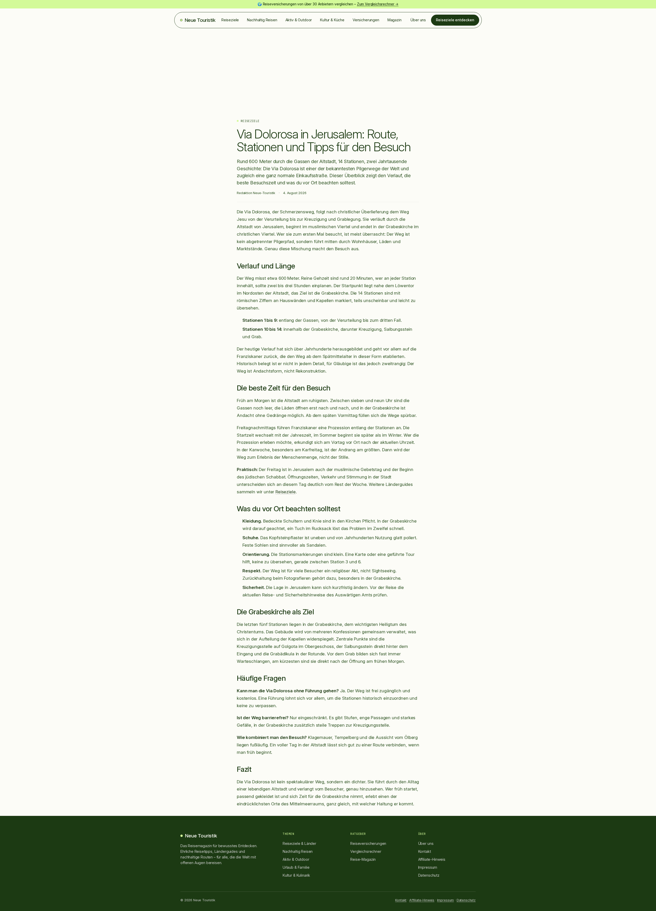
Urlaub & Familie (296, 867)
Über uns (418, 20)
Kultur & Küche (332, 20)
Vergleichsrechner (365, 851)
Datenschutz (428, 875)
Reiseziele (230, 20)
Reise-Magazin (363, 859)
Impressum (427, 867)
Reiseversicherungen (368, 843)
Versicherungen (366, 20)
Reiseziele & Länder (299, 843)
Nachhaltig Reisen (262, 20)
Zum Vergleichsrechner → (377, 4)
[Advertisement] (328, 67)
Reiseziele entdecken (455, 20)
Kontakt (424, 851)
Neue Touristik (200, 20)
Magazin (394, 20)
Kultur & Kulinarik (296, 875)
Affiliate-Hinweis (431, 859)
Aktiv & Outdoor (298, 20)
